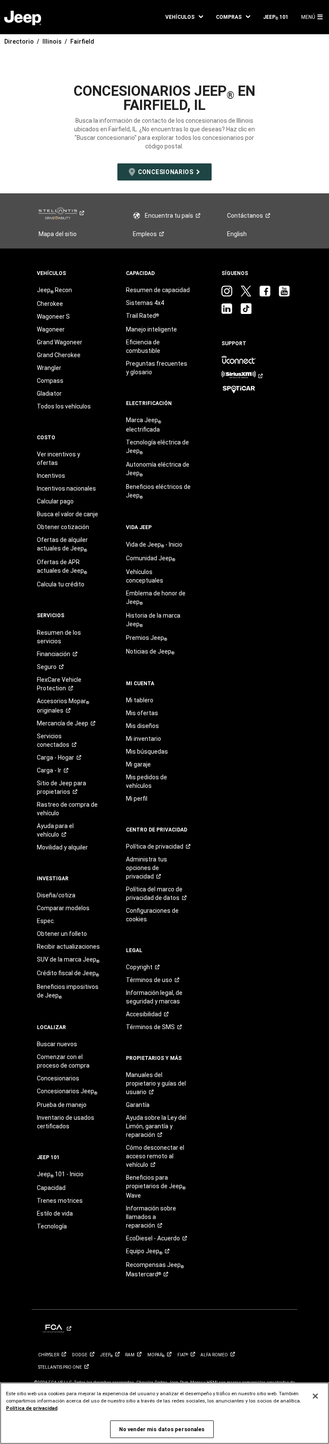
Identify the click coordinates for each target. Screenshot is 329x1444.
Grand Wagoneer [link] (59, 342)
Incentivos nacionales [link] (66, 488)
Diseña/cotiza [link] (56, 895)
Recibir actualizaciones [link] (68, 946)
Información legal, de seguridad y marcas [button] (154, 997)
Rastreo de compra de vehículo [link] (67, 809)
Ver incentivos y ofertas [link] (58, 458)
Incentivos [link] (51, 475)
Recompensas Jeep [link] (155, 1269)
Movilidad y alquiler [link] (62, 847)
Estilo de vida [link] (55, 1213)
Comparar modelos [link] (63, 908)
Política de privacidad (31, 1408)
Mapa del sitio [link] (58, 234)
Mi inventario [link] (143, 738)
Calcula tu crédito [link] (60, 584)
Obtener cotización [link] (63, 527)
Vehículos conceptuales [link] (144, 576)
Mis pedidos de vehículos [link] (146, 781)
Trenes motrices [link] (60, 1200)
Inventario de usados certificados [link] (65, 1122)
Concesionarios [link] (58, 1078)
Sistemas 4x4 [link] (145, 302)
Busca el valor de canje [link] (67, 514)
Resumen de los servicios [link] (59, 637)
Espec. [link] (46, 920)
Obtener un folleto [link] (62, 933)
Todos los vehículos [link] (64, 406)
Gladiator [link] (49, 393)
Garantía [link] (138, 1104)
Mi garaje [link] (138, 764)
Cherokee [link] (50, 303)
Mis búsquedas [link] (147, 751)
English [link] (237, 234)
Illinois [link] (52, 41)
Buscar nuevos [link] (57, 1044)
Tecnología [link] (52, 1226)
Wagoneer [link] (51, 329)
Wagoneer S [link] (53, 316)
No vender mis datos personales (162, 1429)
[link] (22, 17)
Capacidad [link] (51, 1187)
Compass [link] (50, 380)
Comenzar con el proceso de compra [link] (63, 1061)
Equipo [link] (144, 1251)
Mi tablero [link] (139, 700)
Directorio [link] (19, 41)
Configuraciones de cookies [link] (152, 915)
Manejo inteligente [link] (151, 329)
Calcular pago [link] (55, 501)
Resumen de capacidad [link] (158, 290)
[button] (184, 17)
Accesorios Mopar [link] (63, 706)
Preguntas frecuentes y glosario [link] (156, 368)
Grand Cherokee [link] (59, 355)
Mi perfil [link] (136, 798)
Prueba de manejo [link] (62, 1104)
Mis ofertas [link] (142, 713)
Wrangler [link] (49, 367)
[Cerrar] (315, 1396)
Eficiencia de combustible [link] (143, 346)
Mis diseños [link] (142, 725)
